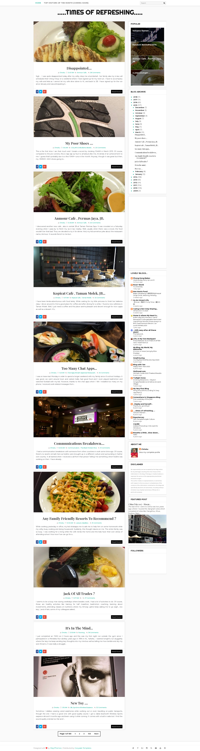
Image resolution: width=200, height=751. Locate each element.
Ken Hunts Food (140, 291)
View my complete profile (149, 452)
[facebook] (137, 748)
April (137, 130)
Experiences (138, 417)
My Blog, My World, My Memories (143, 348)
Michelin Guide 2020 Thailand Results (147, 373)
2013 (135, 180)
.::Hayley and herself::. (142, 404)
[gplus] (142, 748)
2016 (135, 102)
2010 (135, 188)
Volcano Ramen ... (142, 31)
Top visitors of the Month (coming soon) (66, 3)
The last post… (138, 334)
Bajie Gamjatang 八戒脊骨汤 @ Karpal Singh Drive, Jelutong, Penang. (147, 294)
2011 (135, 185)
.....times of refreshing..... (100, 12)
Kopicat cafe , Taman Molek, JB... (79, 293)
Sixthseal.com (139, 371)
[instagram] (146, 748)
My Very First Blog (141, 389)
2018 (135, 97)
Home (38, 3)
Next (96, 734)
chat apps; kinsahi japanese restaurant (81, 373)
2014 (135, 177)
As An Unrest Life (141, 300)
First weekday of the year (143, 399)
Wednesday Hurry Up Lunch (144, 280)
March (138, 132)
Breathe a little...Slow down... (146, 433)
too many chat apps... (79, 368)
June (137, 124)
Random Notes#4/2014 (145, 45)
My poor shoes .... (79, 143)
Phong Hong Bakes (141, 278)
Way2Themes (55, 748)
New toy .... (79, 703)
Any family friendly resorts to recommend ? (79, 518)
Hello (135, 435)
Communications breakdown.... (79, 443)
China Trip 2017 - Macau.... (139, 504)
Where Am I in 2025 (140, 311)
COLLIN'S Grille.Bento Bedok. (81, 148)
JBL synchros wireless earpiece (81, 707)
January (138, 174)
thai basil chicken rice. (88, 448)
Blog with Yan (139, 365)
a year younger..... (141, 73)
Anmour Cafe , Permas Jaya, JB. (79, 218)
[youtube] (160, 748)
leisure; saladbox (82, 523)
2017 (135, 100)
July (137, 121)
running (81, 632)
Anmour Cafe (81, 72)
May (137, 127)
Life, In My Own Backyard (144, 339)
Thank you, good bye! (141, 406)
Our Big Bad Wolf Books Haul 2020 (146, 360)
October (139, 113)
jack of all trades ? (79, 593)
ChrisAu (144, 449)
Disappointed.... (79, 68)
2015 (135, 105)
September (140, 116)
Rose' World (138, 285)
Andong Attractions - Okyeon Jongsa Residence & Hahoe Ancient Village (147, 382)
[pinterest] (165, 748)
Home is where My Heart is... (145, 315)
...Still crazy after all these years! (144, 331)
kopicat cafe (76, 298)
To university (138, 287)
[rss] (151, 748)
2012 (135, 183)
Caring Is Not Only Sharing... (145, 309)
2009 (135, 191)
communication (73, 448)
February (139, 171)
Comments (95, 72)
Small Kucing (139, 358)
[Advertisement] (147, 232)
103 (89, 734)
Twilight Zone (139, 378)
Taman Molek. (87, 298)
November (140, 110)
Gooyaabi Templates (83, 748)
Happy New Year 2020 (141, 366)
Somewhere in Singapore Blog (146, 397)
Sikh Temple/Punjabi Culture (144, 419)
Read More (116, 92)
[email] (156, 748)
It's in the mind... (79, 628)
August (138, 118)
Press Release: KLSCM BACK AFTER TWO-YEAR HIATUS (146, 342)
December (140, 107)
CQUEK (136, 424)
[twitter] (133, 748)
